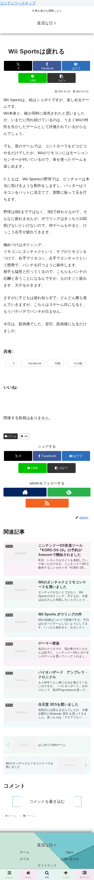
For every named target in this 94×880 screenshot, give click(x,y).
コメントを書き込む (47, 801)
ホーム (24, 852)
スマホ (24, 859)
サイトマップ (47, 865)
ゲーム (12, 436)
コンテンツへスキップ (18, 3)
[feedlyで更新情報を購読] (69, 492)
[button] (61, 78)
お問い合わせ (69, 859)
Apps (69, 852)
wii (26, 436)
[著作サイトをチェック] (25, 492)
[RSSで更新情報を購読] (47, 503)
